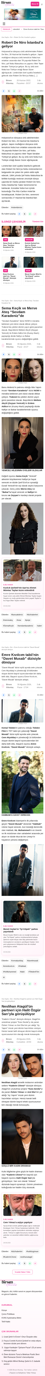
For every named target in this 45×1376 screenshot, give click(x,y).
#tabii (22, 972)
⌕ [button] (42, 4)
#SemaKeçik (8, 626)
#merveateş (8, 620)
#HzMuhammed (9, 972)
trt (4, 977)
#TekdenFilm (33, 972)
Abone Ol (35, 4)
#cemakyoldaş (17, 961)
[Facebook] (4, 91)
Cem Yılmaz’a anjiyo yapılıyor (17, 1222)
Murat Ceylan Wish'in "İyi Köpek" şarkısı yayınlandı (33, 276)
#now (19, 620)
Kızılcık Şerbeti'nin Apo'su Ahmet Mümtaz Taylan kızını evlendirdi (33, 246)
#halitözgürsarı (32, 1251)
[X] (9, 91)
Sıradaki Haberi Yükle (22, 1272)
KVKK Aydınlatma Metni (11, 1318)
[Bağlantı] (19, 91)
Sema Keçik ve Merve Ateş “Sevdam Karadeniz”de (11, 245)
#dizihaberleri (32, 615)
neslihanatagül (26, 1257)
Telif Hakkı (6, 1322)
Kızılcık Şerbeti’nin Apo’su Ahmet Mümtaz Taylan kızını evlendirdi (19, 589)
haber (39, 626)
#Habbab (22, 966)
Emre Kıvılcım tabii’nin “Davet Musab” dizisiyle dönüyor (9, 277)
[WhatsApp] (14, 91)
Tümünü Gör (37, 222)
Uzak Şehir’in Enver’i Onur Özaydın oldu (20, 1337)
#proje (27, 620)
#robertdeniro (16, 207)
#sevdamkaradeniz (25, 626)
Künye (4, 1310)
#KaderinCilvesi (9, 1257)
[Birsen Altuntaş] (8, 4)
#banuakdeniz (17, 615)
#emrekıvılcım (8, 966)
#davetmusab (32, 961)
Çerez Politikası (8, 1314)
